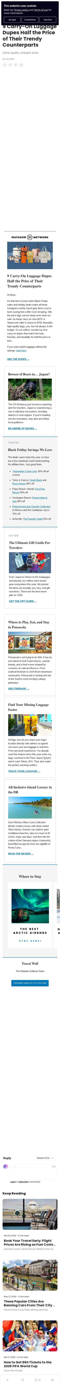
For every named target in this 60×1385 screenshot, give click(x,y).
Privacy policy (21, 9)
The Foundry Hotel (32, 518)
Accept (12, 19)
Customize (30, 19)
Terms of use (41, 9)
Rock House (18, 483)
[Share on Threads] (15, 65)
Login (13, 1182)
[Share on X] (10, 65)
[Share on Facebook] (5, 65)
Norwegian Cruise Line (25, 471)
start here (21, 350)
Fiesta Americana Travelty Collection (31, 506)
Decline (48, 19)
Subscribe (23, 1182)
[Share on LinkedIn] (21, 65)
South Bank (36, 480)
